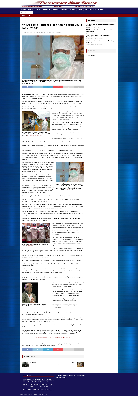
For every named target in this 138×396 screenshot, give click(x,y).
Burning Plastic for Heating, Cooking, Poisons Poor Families (37, 379)
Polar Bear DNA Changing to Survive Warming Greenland (36, 389)
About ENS (92, 9)
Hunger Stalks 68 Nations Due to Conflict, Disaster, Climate (36, 381)
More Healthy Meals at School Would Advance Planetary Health (38, 384)
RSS (86, 9)
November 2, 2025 (91, 27)
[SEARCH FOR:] (26, 12)
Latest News (49, 32)
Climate (30, 9)
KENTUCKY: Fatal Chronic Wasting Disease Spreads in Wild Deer (100, 24)
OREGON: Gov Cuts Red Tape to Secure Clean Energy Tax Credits (100, 41)
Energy (38, 9)
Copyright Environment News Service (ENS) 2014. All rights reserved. (53, 337)
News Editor (37, 32)
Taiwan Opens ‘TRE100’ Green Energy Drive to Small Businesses (37, 386)
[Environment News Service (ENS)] (59, 6)
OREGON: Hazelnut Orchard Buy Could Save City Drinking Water (99, 30)
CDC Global (69, 189)
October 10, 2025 (90, 44)
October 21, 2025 (90, 38)
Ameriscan (91, 20)
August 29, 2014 (28, 32)
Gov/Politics (46, 9)
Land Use (72, 9)
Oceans (80, 9)
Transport (64, 9)
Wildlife (55, 9)
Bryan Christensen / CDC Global (34, 135)
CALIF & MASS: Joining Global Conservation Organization (98, 36)
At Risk (23, 9)
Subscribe (101, 9)
